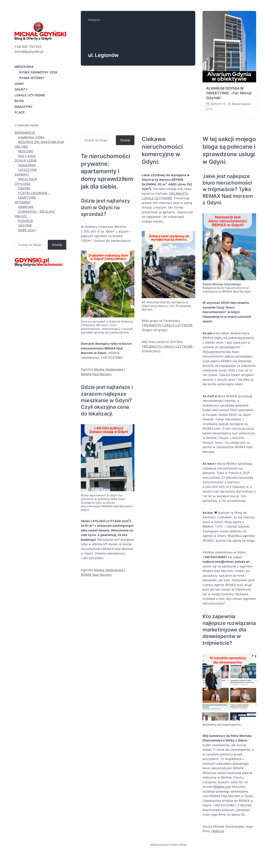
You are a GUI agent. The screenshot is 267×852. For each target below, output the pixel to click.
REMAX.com (222, 787)
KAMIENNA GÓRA (31, 137)
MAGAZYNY (24, 107)
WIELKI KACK (27, 179)
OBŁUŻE (21, 216)
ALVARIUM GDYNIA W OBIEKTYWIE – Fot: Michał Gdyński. (228, 93)
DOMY (19, 84)
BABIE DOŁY (27, 230)
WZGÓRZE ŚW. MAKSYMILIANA (41, 142)
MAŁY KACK (27, 156)
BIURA (19, 101)
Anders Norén (178, 844)
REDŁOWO (25, 151)
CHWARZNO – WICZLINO (36, 211)
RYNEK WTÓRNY (31, 78)
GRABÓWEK (27, 165)
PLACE (20, 112)
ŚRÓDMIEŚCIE (25, 133)
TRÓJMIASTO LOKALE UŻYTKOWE (167, 325)
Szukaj (57, 245)
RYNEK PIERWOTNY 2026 (38, 72)
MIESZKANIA (24, 67)
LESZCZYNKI (27, 170)
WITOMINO (23, 202)
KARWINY (22, 174)
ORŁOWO (21, 147)
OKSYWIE (25, 225)
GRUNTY (21, 89)
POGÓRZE (25, 221)
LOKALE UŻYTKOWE (30, 95)
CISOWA (24, 188)
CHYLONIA (23, 184)
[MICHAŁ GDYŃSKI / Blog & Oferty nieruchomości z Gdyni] (40, 31)
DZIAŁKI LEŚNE (26, 160)
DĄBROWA (26, 207)
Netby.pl (218, 831)
